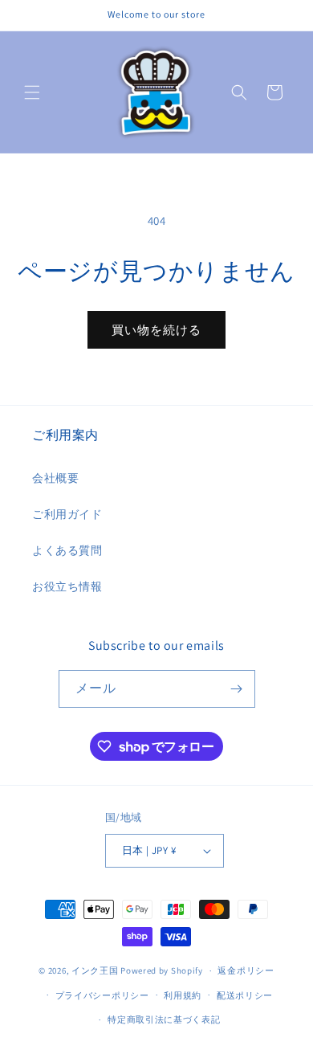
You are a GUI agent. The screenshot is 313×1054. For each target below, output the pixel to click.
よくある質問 (67, 550)
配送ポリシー (245, 995)
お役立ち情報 (67, 586)
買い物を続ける (156, 329)
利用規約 (182, 995)
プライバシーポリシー (102, 995)
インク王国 (95, 970)
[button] (32, 92)
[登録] (236, 689)
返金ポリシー (245, 970)
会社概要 (55, 478)
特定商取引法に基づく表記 (164, 1019)
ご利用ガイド (67, 514)
